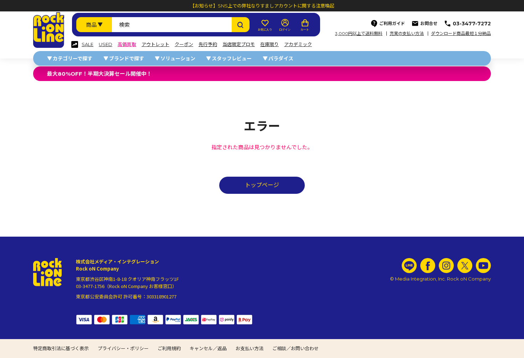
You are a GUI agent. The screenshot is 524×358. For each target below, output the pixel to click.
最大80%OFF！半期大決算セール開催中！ (99, 73)
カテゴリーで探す (72, 58)
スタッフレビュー (232, 58)
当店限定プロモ (238, 44)
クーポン (184, 44)
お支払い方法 (249, 348)
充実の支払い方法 (407, 33)
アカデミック (298, 44)
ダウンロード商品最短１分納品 (461, 33)
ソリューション (177, 58)
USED (105, 44)
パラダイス (280, 58)
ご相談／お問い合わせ (295, 348)
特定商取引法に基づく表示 (61, 348)
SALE (87, 44)
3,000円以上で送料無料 (358, 33)
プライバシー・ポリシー (123, 348)
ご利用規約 (169, 348)
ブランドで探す (126, 58)
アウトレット (155, 44)
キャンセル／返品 (208, 348)
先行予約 (208, 44)
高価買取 (127, 44)
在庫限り (269, 44)
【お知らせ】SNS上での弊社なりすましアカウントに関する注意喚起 (262, 6)
